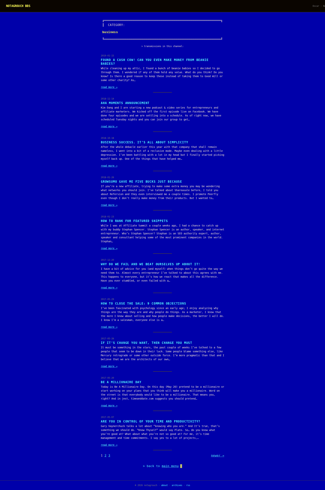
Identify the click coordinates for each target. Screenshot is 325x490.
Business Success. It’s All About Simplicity (144, 142)
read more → (109, 87)
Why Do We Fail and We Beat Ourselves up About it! (150, 264)
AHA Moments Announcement (125, 103)
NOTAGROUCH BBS (18, 6)
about (164, 485)
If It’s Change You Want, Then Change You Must (146, 343)
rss (188, 485)
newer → (217, 455)
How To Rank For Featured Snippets (134, 221)
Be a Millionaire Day (121, 382)
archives (177, 485)
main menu (170, 466)
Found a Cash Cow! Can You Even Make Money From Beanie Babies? (154, 61)
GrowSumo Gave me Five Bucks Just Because (141, 181)
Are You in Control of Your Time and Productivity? (150, 421)
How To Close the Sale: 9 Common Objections (143, 303)
